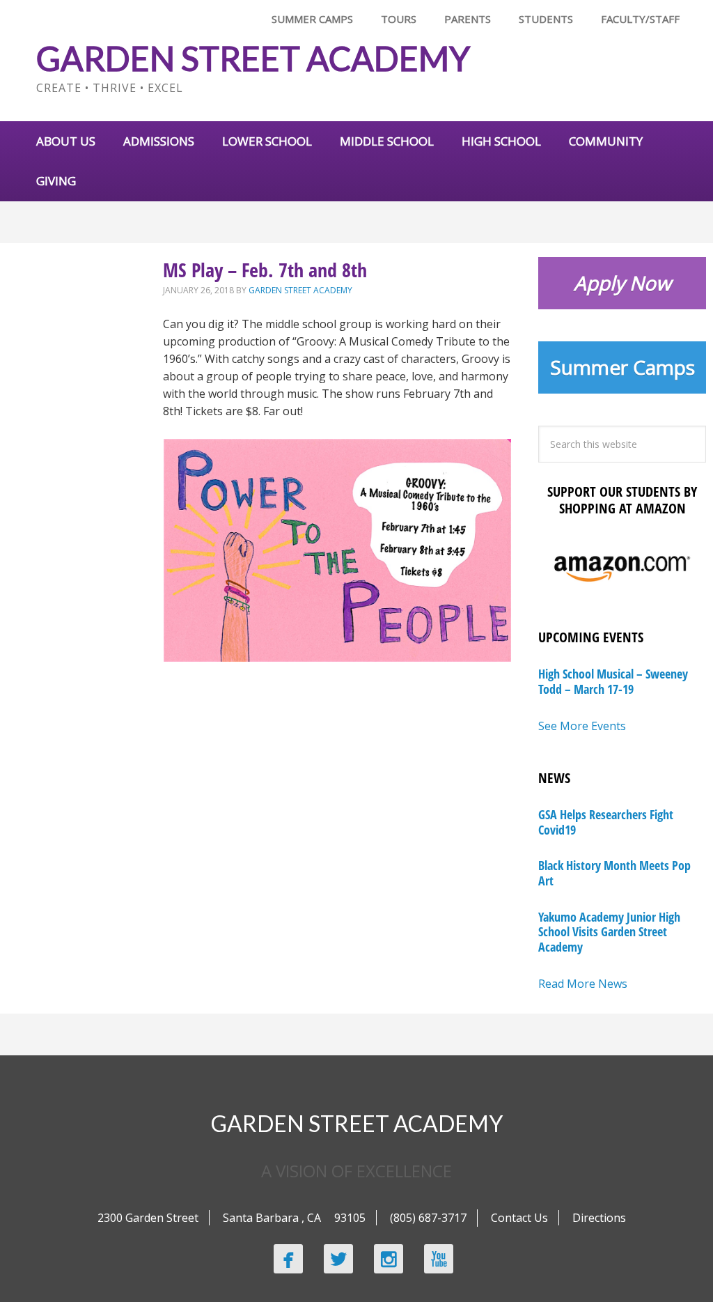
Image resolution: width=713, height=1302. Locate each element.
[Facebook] (288, 1258)
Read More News (582, 983)
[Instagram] (388, 1258)
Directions (599, 1217)
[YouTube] (438, 1258)
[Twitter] (338, 1258)
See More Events (582, 726)
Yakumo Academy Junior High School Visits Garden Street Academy (609, 931)
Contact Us (519, 1217)
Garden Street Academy (253, 58)
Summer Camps (622, 367)
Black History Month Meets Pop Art (614, 873)
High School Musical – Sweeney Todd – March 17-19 (613, 681)
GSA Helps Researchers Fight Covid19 (605, 822)
